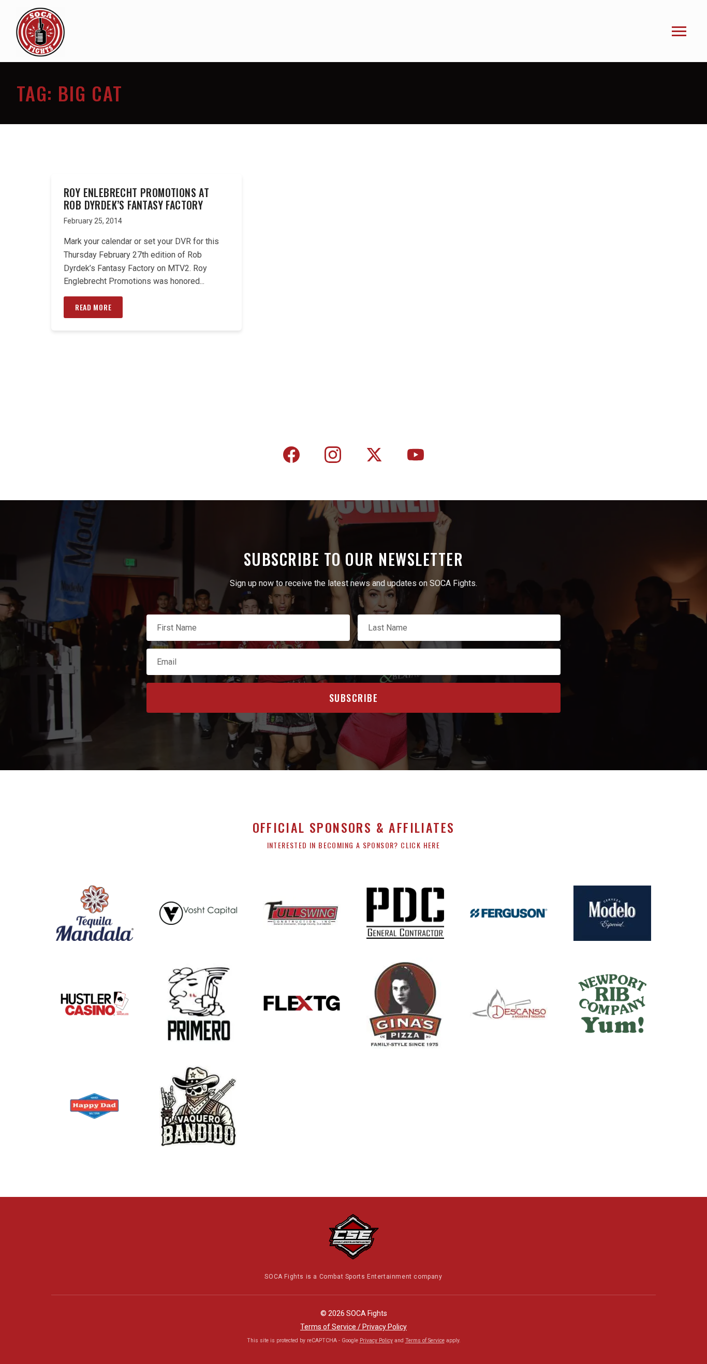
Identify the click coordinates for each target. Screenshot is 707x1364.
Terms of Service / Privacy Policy (353, 1327)
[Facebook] (291, 456)
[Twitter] (374, 456)
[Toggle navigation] (679, 31)
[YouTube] (415, 456)
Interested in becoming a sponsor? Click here (353, 845)
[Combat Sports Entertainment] (353, 1236)
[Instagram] (333, 456)
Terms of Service (425, 1340)
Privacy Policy (376, 1340)
